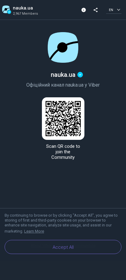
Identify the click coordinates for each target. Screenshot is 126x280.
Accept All (63, 247)
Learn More (34, 231)
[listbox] (113, 9)
